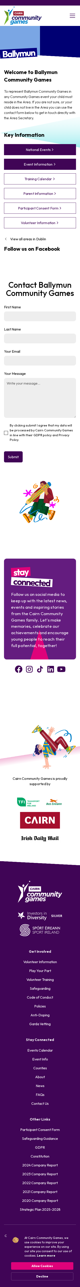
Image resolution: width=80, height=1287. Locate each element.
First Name (12, 307)
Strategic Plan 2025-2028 (40, 1209)
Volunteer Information (40, 962)
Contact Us (40, 1103)
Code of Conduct (40, 997)
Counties (40, 1068)
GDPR (40, 1147)
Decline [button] (42, 1276)
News (40, 1086)
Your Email (12, 351)
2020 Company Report (40, 1200)
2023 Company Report (40, 1174)
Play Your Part (40, 970)
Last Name (12, 329)
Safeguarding (40, 988)
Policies (40, 1006)
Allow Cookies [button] (42, 1266)
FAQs (40, 1094)
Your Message (15, 373)
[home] (23, 15)
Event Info (40, 1059)
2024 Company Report (40, 1165)
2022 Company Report (40, 1183)
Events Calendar (40, 1050)
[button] (71, 15)
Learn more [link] (46, 1256)
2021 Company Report (40, 1191)
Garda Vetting (40, 1024)
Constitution (40, 1156)
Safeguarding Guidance (40, 1138)
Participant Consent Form (40, 1129)
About (40, 1077)
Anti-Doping (40, 1015)
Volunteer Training (40, 979)
